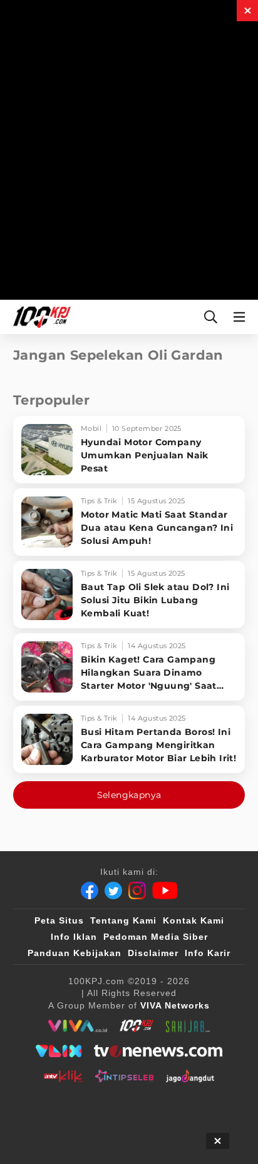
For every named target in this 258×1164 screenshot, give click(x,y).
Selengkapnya (129, 795)
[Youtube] (165, 890)
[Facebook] (89, 890)
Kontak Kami (193, 920)
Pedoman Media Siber (155, 937)
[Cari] (210, 317)
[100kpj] (136, 1026)
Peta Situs (59, 920)
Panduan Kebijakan (74, 953)
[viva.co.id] (77, 1026)
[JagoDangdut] (190, 1076)
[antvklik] (63, 1076)
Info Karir (207, 953)
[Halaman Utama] (39, 317)
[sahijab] (188, 1026)
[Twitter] (113, 890)
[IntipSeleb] (124, 1076)
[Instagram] (137, 890)
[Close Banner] (217, 1141)
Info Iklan (74, 937)
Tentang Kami (123, 920)
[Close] (247, 10)
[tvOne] (158, 1051)
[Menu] (241, 317)
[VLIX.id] (59, 1051)
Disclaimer (153, 953)
